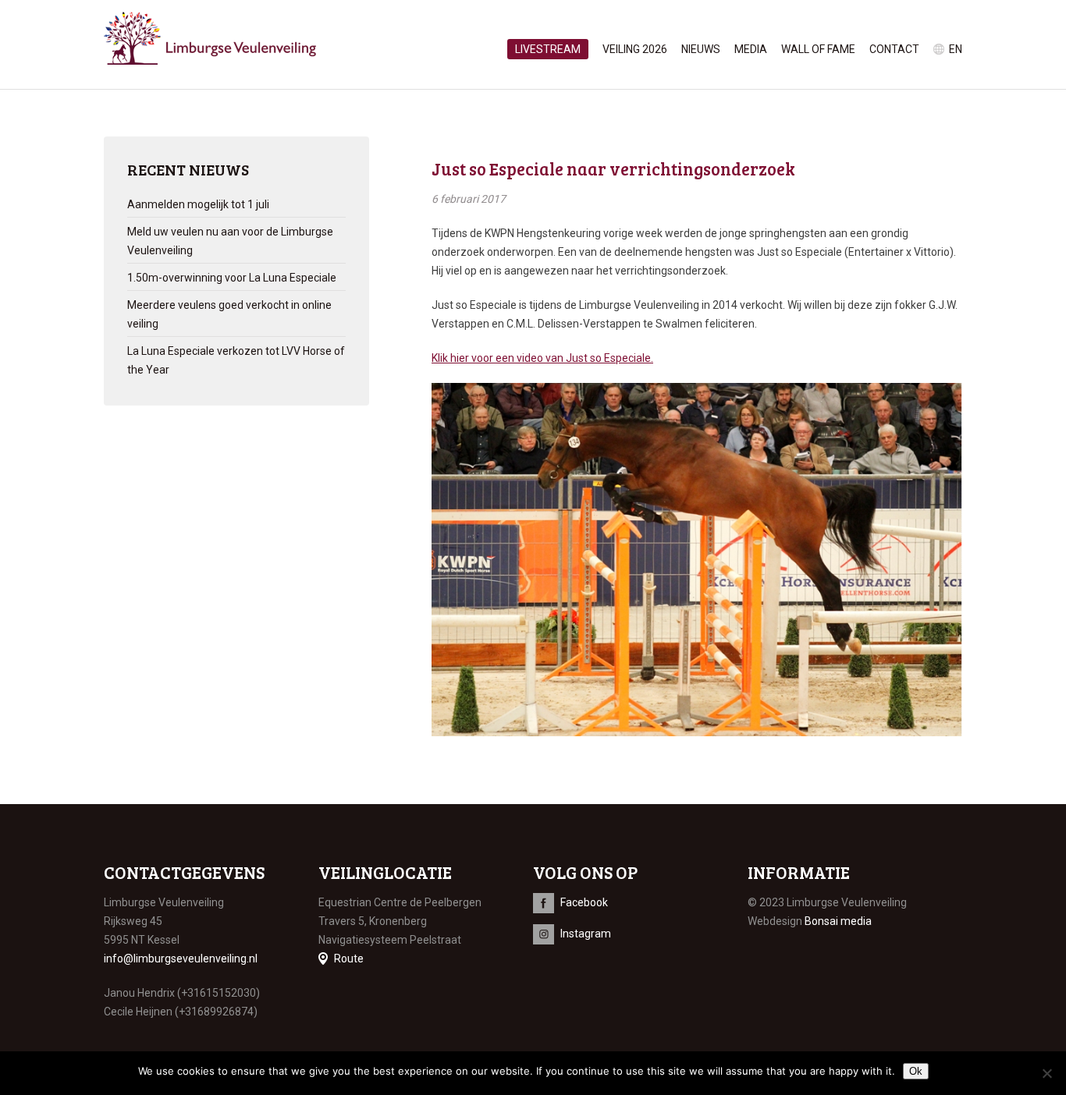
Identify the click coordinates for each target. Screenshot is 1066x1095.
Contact (894, 49)
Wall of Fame (818, 49)
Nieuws (700, 49)
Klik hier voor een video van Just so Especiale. (542, 358)
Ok (915, 1071)
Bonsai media (838, 921)
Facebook (584, 902)
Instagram (585, 933)
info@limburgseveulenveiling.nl (181, 958)
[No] (1046, 1073)
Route (349, 958)
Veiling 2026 (634, 49)
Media (750, 49)
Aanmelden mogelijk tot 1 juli (198, 204)
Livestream (548, 49)
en (955, 49)
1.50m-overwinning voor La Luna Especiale (231, 277)
